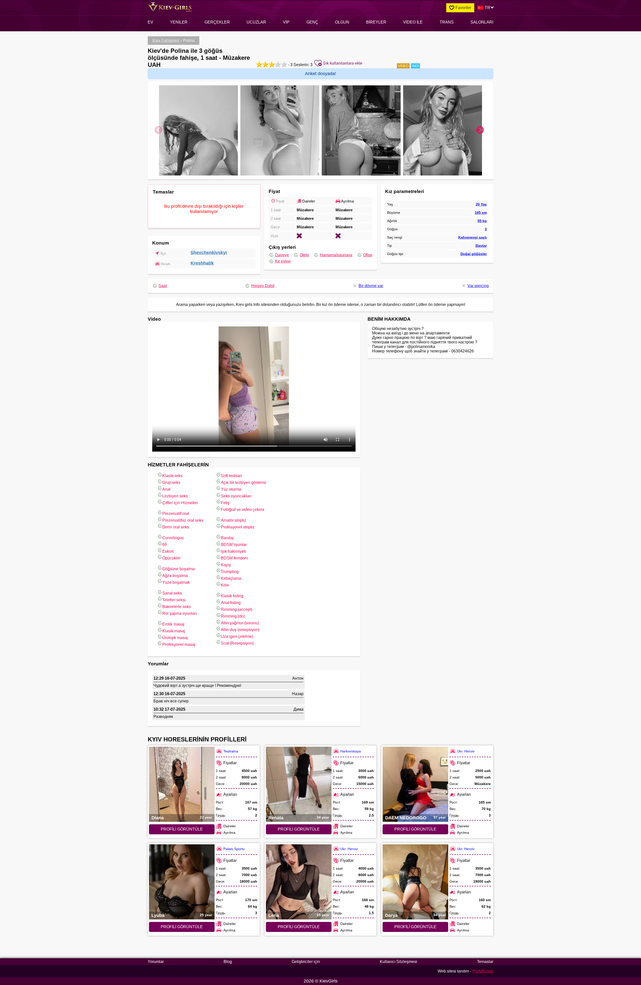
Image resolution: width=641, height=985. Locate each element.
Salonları (481, 22)
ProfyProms (482, 971)
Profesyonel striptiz (238, 527)
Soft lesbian (231, 476)
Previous (158, 130)
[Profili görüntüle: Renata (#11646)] (299, 784)
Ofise (367, 255)
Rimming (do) (233, 616)
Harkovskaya (350, 751)
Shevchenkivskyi (209, 252)
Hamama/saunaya (336, 255)
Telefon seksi (174, 600)
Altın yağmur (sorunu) (240, 623)
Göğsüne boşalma (178, 569)
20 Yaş (481, 204)
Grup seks (171, 482)
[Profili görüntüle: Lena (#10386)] (299, 881)
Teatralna (230, 751)
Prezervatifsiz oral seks (182, 520)
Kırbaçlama (231, 578)
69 (164, 544)
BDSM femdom (234, 558)
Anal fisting (231, 603)
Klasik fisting (232, 596)
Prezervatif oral (175, 513)
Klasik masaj (173, 631)
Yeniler (179, 22)
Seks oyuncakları (236, 496)
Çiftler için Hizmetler (180, 503)
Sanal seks (172, 593)
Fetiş (225, 503)
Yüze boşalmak (176, 582)
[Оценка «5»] (283, 64)
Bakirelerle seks (176, 607)
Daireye (282, 255)
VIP (286, 22)
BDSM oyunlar (234, 544)
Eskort (168, 551)
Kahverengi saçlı (472, 237)
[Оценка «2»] (265, 64)
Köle (225, 585)
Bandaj (227, 538)
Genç (312, 22)
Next (480, 130)
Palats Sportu (234, 849)
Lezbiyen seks (175, 496)
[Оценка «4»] (277, 64)
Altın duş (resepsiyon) (240, 630)
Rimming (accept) (236, 609)
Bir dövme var (371, 286)
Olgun (342, 22)
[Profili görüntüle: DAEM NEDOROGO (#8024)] (415, 784)
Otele (304, 255)
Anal (166, 489)
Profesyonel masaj (178, 644)
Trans (447, 22)
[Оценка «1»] (258, 64)
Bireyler (376, 22)
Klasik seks (172, 476)
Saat (162, 286)
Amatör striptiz (233, 520)
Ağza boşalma (175, 575)
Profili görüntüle (182, 829)
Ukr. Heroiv (465, 751)
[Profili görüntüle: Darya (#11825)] (415, 881)
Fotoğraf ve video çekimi (242, 509)
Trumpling (230, 571)
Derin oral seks (175, 527)
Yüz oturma (231, 489)
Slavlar (481, 246)
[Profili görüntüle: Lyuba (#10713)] (182, 881)
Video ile (413, 22)
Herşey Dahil (262, 286)
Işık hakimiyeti (233, 551)
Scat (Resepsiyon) (237, 643)
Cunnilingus (173, 538)
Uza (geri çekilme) (237, 636)
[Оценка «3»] (271, 64)
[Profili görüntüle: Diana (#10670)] (182, 784)
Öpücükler (171, 558)
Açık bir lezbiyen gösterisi (243, 482)
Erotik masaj (173, 624)
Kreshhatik (202, 263)
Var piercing (478, 286)
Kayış (226, 565)
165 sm (481, 213)
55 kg (482, 221)
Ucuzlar (256, 22)
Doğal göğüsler (473, 254)
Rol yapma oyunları (179, 613)
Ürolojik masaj (175, 638)
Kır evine (283, 261)
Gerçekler (217, 22)
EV (150, 22)
